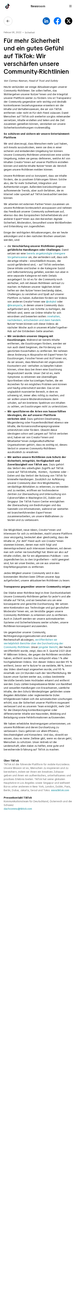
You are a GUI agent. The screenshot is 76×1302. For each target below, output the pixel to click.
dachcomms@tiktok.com (18, 808)
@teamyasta (14, 305)
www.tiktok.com (60, 790)
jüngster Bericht (48, 647)
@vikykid (51, 301)
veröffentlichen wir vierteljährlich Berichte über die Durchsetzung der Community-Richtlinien (34, 643)
